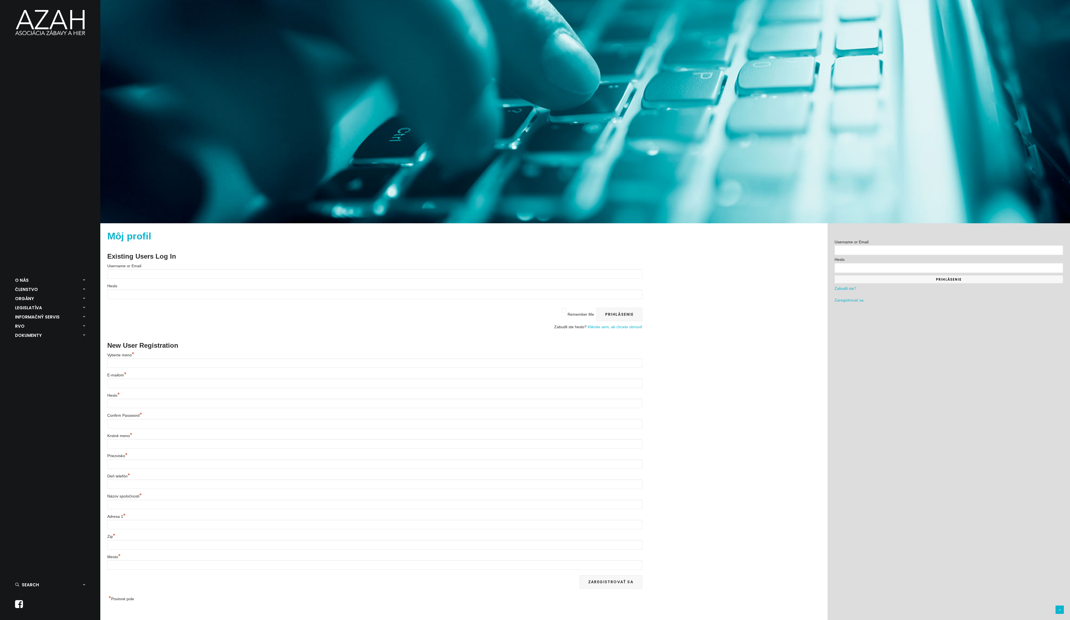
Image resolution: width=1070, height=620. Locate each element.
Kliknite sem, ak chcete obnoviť (615, 327)
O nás (22, 280)
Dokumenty (28, 335)
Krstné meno (119, 435)
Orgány (24, 299)
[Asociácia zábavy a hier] (50, 22)
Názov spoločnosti (124, 496)
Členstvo (26, 289)
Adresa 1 (116, 516)
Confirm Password (124, 415)
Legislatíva (28, 308)
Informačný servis (37, 317)
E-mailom (117, 375)
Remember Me (581, 314)
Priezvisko (117, 456)
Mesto (114, 557)
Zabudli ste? (845, 288)
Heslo (112, 286)
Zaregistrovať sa (849, 300)
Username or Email (124, 266)
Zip (111, 536)
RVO (20, 326)
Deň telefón (118, 476)
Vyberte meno (120, 355)
